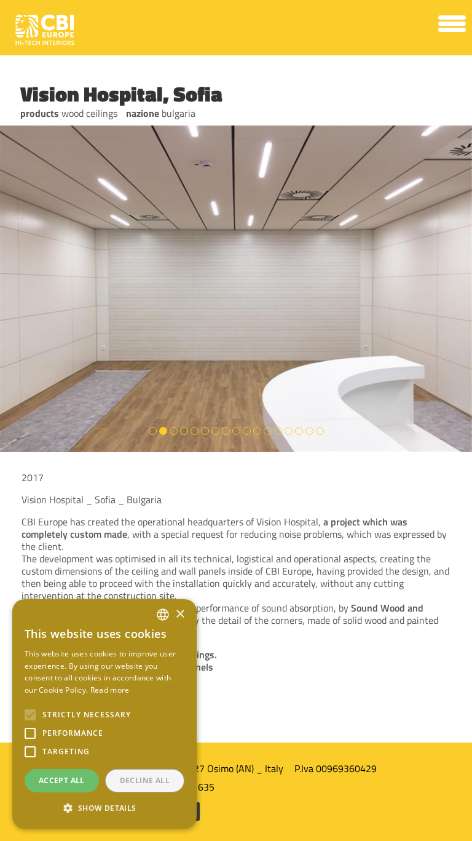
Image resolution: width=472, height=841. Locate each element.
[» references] (236, 68)
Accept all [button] (62, 780)
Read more (110, 690)
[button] (104, 808)
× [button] (179, 614)
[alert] (104, 714)
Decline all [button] (145, 780)
